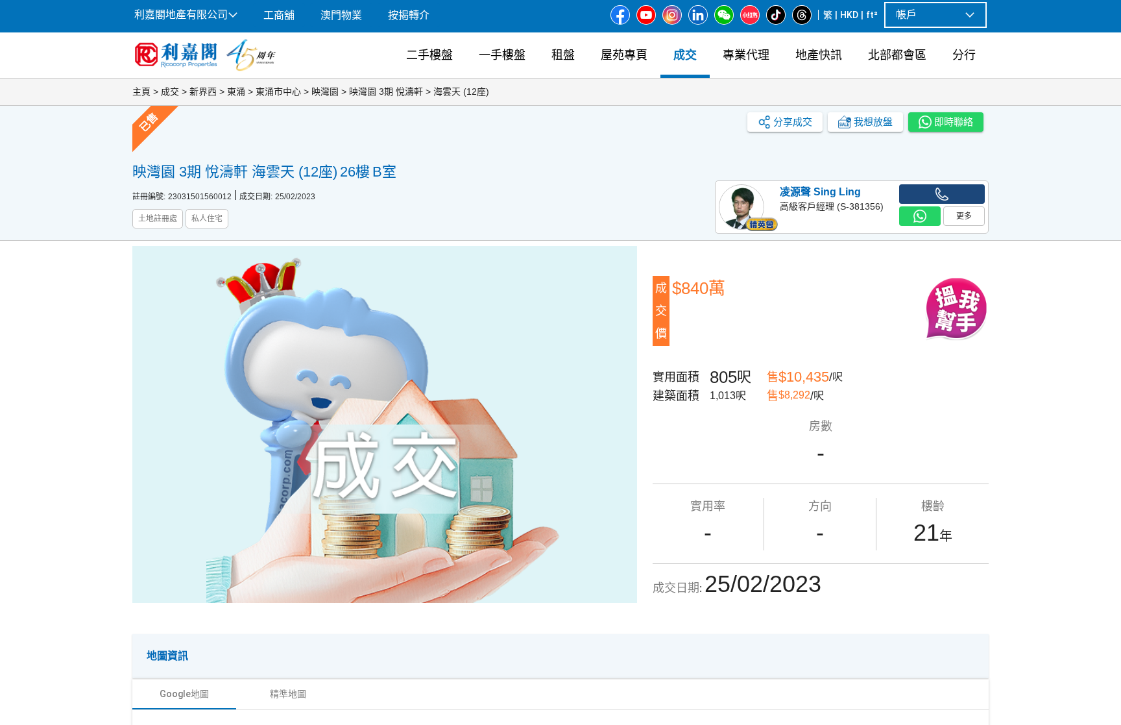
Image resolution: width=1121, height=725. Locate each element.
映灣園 (325, 91)
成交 (170, 91)
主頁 (141, 91)
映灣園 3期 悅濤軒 (386, 91)
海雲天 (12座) (461, 91)
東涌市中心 (278, 91)
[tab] (184, 693)
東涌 (236, 91)
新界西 (203, 91)
